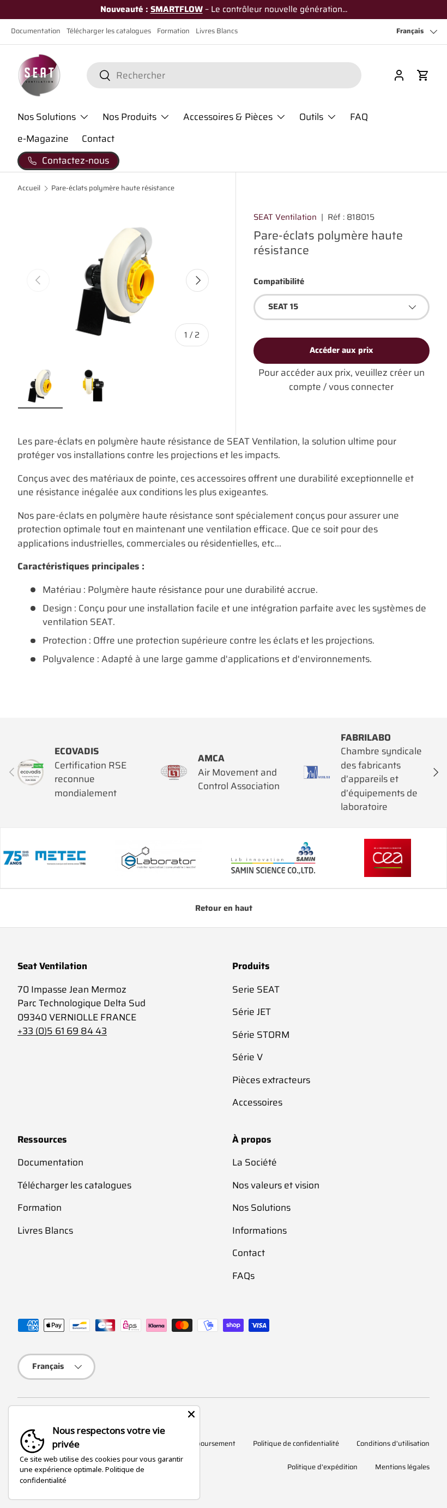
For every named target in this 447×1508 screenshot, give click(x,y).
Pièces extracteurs (271, 1080)
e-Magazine (43, 138)
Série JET (251, 1012)
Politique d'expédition (322, 1467)
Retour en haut (223, 908)
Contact (98, 138)
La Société (254, 1162)
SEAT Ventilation (285, 217)
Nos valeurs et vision (275, 1185)
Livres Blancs (217, 31)
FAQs (243, 1276)
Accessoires (257, 1102)
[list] (118, 280)
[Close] (191, 1414)
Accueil (28, 188)
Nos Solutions (261, 1207)
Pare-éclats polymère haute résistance (112, 188)
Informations (259, 1230)
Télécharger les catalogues (109, 31)
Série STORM (260, 1035)
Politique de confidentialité (296, 1443)
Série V (247, 1057)
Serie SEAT (256, 989)
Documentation (36, 31)
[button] (423, 75)
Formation (173, 31)
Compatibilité (278, 281)
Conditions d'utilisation (393, 1443)
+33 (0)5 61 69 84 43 (62, 1031)
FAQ (359, 117)
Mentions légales (402, 1467)
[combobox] (224, 75)
